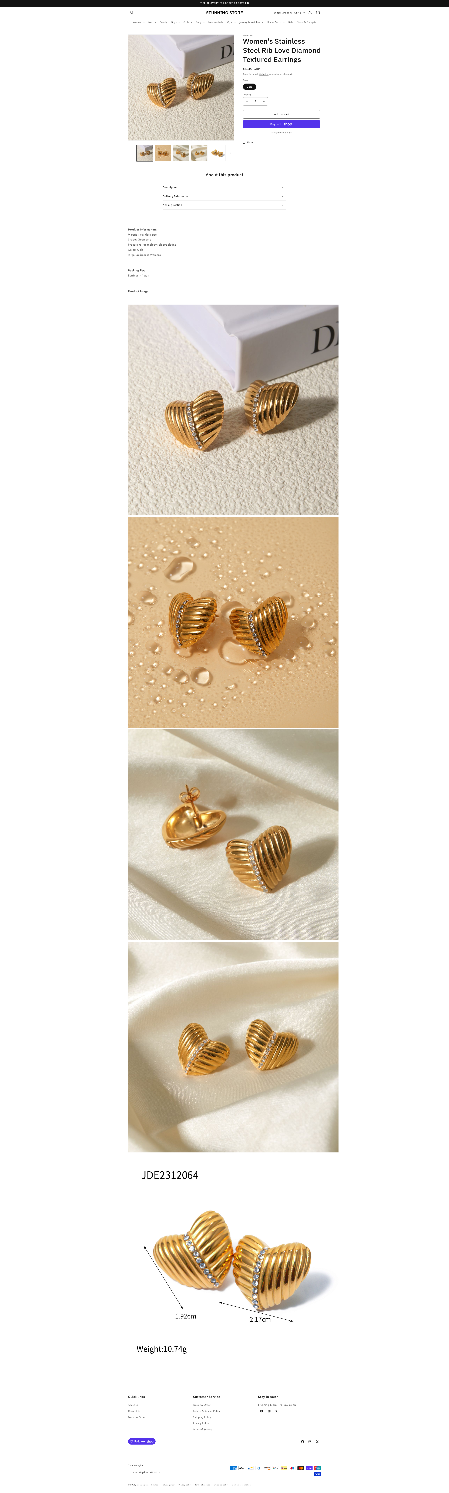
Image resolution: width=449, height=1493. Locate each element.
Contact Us (134, 1411)
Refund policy (168, 1484)
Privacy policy (185, 1484)
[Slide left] (132, 153)
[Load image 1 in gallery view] (145, 153)
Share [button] (249, 142)
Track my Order (137, 1417)
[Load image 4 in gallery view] (199, 153)
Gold (250, 86)
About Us (133, 1404)
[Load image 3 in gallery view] (181, 153)
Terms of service (202, 1484)
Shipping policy (221, 1484)
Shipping (264, 74)
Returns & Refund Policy (206, 1411)
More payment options (282, 132)
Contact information (241, 1484)
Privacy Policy (201, 1423)
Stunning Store (144, 1485)
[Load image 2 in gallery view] (163, 153)
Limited (154, 1485)
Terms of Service (202, 1429)
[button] (132, 13)
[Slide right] (230, 153)
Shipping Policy (202, 1417)
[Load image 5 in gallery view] (217, 153)
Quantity (247, 94)
